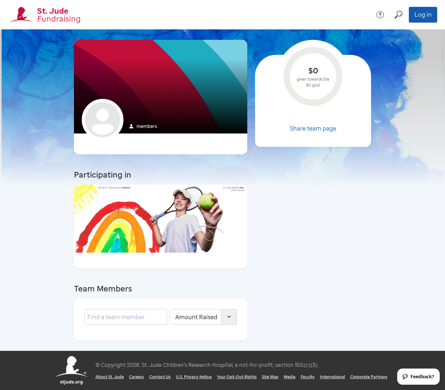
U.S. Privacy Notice (194, 377)
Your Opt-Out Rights (237, 377)
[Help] (380, 15)
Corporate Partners (368, 377)
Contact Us (160, 377)
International (332, 377)
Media (289, 377)
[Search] (398, 15)
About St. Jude (109, 377)
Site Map (270, 377)
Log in (423, 14)
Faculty (308, 377)
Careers (136, 377)
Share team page (313, 128)
